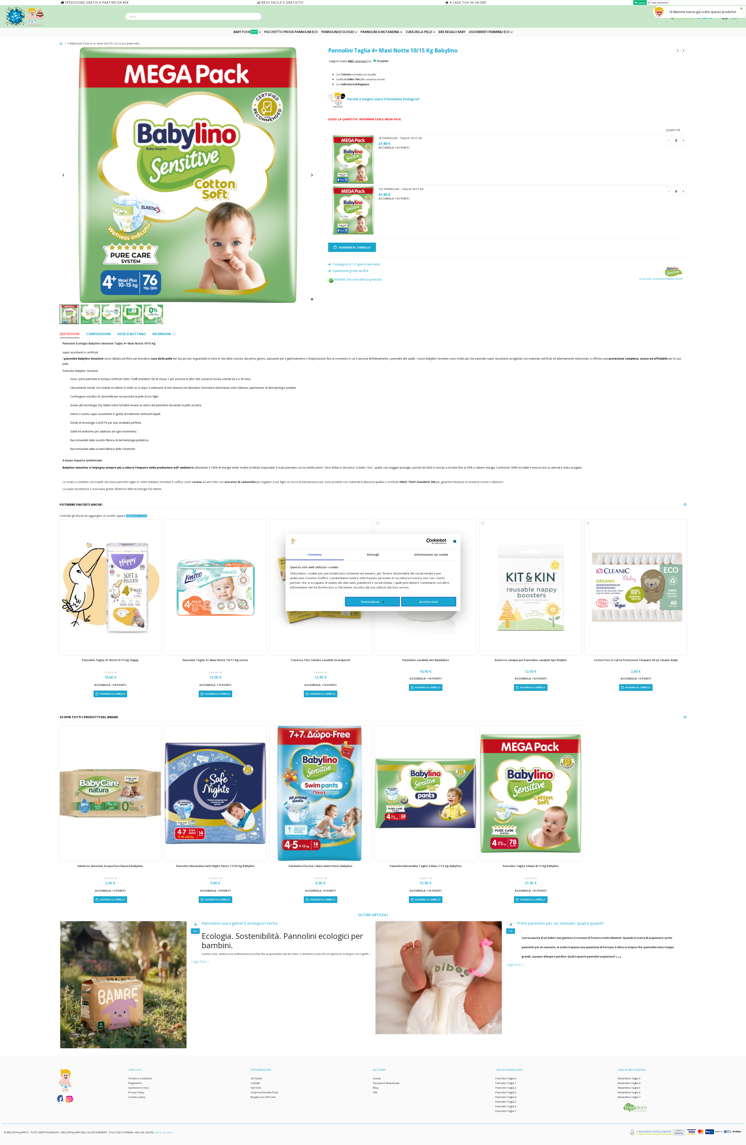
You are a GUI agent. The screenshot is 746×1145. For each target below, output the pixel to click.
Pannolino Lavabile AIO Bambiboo (425, 660)
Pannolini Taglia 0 (505, 1078)
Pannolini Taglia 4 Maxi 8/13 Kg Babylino (531, 866)
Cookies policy (136, 1097)
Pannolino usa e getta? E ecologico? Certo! (240, 923)
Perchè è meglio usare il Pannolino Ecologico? (383, 99)
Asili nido (256, 1087)
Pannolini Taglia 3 (505, 1092)
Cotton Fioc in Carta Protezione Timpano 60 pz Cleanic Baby (636, 660)
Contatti (255, 1083)
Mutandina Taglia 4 (629, 1083)
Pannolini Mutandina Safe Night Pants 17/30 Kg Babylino (215, 866)
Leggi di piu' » (200, 961)
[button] (312, 299)
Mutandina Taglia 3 (629, 1078)
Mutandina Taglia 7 (629, 1097)
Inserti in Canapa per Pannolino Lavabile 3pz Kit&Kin (531, 660)
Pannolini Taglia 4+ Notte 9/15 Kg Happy (110, 660)
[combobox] (193, 16)
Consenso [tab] (315, 554)
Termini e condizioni (140, 1078)
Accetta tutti (428, 602)
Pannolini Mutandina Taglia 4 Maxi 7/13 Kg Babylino (426, 866)
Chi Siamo (256, 1078)
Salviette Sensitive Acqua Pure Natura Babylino (110, 866)
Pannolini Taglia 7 (505, 1111)
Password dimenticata (386, 1083)
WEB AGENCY (165, 1132)
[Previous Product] (678, 50)
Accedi (377, 1078)
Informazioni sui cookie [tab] (431, 554)
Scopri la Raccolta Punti (264, 1092)
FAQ (375, 1092)
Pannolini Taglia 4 (505, 1097)
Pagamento (135, 1083)
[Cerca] (257, 17)
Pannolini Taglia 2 (505, 1087)
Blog (375, 1087)
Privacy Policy (136, 1092)
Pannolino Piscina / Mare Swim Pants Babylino (320, 866)
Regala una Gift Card (263, 1097)
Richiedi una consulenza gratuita (357, 279)
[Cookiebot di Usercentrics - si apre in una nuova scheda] (429, 541)
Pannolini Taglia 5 (505, 1101)
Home (61, 43)
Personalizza (370, 602)
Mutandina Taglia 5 (629, 1087)
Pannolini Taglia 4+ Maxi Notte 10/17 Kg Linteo (215, 660)
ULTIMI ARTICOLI (373, 914)
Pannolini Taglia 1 (505, 1083)
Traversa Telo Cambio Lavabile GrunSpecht (320, 660)
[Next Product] (683, 50)
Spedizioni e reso (138, 1087)
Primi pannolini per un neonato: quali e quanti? (560, 923)
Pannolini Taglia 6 (505, 1106)
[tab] (70, 334)
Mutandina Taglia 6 (629, 1092)
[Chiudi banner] (454, 541)
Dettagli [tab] (373, 554)
